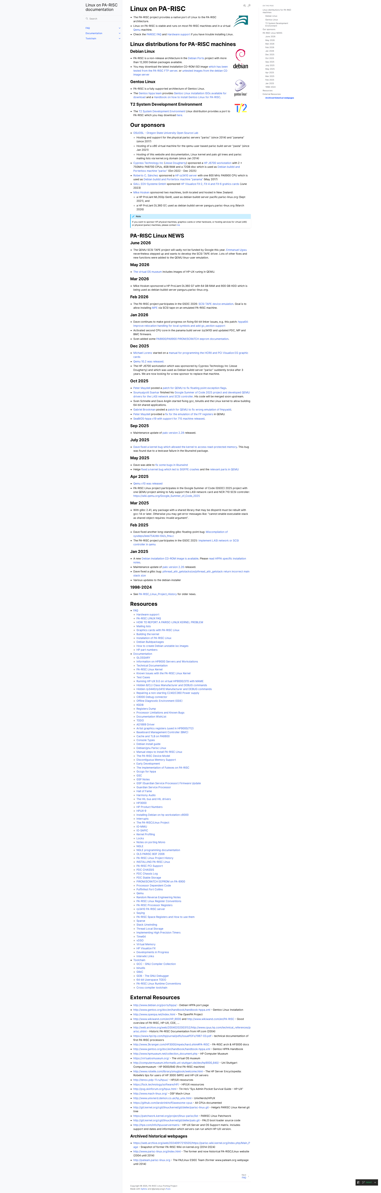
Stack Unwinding (146, 924)
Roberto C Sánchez (145, 175)
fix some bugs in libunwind (171, 464)
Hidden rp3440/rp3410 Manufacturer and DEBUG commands (174, 689)
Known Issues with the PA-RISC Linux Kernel (163, 673)
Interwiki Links (145, 956)
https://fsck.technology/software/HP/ (156, 1084)
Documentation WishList (151, 716)
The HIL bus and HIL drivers (153, 799)
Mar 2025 (269, 76)
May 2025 (270, 69)
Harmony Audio (146, 795)
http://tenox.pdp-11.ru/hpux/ (150, 1079)
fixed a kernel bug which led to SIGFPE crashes (170, 469)
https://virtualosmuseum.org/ (151, 1058)
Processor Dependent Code (153, 885)
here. (180, 115)
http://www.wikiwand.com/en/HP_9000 (157, 1019)
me (178, 225)
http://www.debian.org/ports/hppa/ (155, 1005)
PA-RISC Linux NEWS (272, 33)
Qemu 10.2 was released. (148, 361)
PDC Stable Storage (148, 877)
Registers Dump (146, 708)
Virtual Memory (146, 944)
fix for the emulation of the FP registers (189, 414)
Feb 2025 (269, 80)
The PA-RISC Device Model (153, 755)
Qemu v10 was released (148, 483)
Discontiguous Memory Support (156, 759)
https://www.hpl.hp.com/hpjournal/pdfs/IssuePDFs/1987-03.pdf (172, 1035)
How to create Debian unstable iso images (162, 645)
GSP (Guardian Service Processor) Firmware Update (168, 783)
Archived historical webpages (279, 98)
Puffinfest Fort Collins (149, 889)
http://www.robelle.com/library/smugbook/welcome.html (168, 1071)
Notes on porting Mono (150, 842)
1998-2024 (270, 87)
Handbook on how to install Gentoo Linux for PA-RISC (187, 97)
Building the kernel (147, 634)
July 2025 (269, 65)
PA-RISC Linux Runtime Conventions (158, 983)
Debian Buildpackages (150, 641)
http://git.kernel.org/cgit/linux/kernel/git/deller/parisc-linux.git (171, 1107)
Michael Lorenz (142, 352)
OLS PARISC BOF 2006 (150, 853)
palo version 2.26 (173, 567)
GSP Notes (143, 779)
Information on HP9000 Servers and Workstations (167, 661)
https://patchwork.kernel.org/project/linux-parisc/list (165, 1115)
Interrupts (142, 818)
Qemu (140, 893)
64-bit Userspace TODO (151, 979)
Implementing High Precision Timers (158, 932)
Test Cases (143, 677)
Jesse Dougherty (175, 162)
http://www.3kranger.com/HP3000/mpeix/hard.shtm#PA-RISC (171, 1044)
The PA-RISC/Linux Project (152, 822)
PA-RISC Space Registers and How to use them (165, 916)
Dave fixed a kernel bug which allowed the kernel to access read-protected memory (185, 446)
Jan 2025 (269, 83)
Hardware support (147, 614)
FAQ (88, 28)
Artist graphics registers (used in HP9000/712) (165, 728)
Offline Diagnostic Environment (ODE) (159, 700)
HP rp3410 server (186, 175)
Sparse (140, 920)
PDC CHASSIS (145, 869)
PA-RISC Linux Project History (154, 857)
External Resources (272, 94)
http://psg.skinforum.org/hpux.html (154, 1088)
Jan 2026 (269, 51)
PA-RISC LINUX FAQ (148, 618)
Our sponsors (269, 29)
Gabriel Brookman (144, 409)
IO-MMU (141, 826)
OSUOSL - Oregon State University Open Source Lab (165, 132)
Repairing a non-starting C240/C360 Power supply (167, 692)
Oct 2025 (269, 58)
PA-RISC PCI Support (149, 865)
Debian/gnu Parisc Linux (151, 747)
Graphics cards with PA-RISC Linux (157, 630)
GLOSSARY (143, 657)
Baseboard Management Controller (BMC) (162, 732)
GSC (139, 775)
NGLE (139, 846)
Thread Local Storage (149, 928)
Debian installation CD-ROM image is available (170, 558)
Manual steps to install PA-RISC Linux (159, 751)
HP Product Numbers (149, 806)
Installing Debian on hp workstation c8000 (162, 814)
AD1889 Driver (145, 724)
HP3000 (141, 802)
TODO (140, 720)
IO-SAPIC (142, 830)
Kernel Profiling (145, 834)
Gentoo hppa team (150, 93)
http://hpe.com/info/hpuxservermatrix (156, 1124)
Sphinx (144, 1189)
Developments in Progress (152, 952)
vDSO (139, 940)
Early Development (148, 763)
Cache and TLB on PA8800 (153, 736)
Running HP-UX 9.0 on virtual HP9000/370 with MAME (170, 681)
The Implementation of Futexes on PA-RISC (162, 767)
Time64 (141, 936)
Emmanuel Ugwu (236, 249)
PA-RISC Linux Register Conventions (158, 901)
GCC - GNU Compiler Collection (156, 963)
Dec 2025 (269, 54)
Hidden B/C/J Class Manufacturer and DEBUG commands (171, 685)
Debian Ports (196, 58)
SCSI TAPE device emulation (216, 303)
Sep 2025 (269, 62)
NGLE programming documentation (158, 850)
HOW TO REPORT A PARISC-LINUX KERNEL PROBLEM (169, 622)
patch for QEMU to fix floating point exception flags (194, 387)
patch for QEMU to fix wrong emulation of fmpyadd (199, 409)
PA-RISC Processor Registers (154, 905)
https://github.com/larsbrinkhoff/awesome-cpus (162, 1102)
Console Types (145, 740)
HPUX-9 (141, 810)
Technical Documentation (152, 665)
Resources (268, 90)
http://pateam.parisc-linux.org (151, 1160)
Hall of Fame (144, 791)
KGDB (139, 704)
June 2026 (270, 36)
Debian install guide (148, 743)
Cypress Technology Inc (148, 162)
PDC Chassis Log (147, 873)
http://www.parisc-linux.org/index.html (157, 1151)
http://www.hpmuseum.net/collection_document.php (165, 1053)
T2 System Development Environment (162, 111)
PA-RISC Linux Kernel (149, 669)
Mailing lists (143, 626)
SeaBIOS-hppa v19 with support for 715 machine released (168, 418)
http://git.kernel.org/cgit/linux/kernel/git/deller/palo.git (166, 1120)
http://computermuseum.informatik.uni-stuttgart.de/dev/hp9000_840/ (176, 1062)
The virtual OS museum (147, 271)
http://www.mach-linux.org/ (150, 1093)
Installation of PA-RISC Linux (153, 638)
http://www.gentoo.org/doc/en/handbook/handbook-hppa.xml (171, 1009)
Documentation (94, 33)
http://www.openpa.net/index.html (154, 1014)
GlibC (139, 971)
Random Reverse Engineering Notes (158, 897)
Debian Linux (271, 16)
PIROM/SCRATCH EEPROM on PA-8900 (160, 881)
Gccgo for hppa (146, 771)
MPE (155, 307)
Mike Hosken (141, 192)
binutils (140, 967)
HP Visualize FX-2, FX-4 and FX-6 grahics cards (210, 183)
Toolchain (91, 38)
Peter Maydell (141, 387)
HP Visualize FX (146, 948)
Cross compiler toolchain (151, 987)
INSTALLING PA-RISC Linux (153, 861)
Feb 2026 (269, 47)
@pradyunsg (158, 1189)
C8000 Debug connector (151, 696)
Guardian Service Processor (153, 787)
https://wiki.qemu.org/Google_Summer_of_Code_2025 (166, 495)
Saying (140, 912)
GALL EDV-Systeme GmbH (149, 183)
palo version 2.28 (173, 432)
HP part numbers (146, 649)
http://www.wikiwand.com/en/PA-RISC (210, 1019)
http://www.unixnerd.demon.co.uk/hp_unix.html (162, 1098)
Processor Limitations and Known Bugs (160, 712)
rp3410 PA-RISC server (150, 909)
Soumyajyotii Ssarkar (146, 392)
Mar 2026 (269, 44)
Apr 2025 (269, 72)
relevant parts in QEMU (224, 469)
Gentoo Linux (271, 19)
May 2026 (270, 40)
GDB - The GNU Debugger (152, 975)
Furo (168, 1189)
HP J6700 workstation (217, 162)
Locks (140, 838)
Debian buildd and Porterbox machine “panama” (173, 179)
